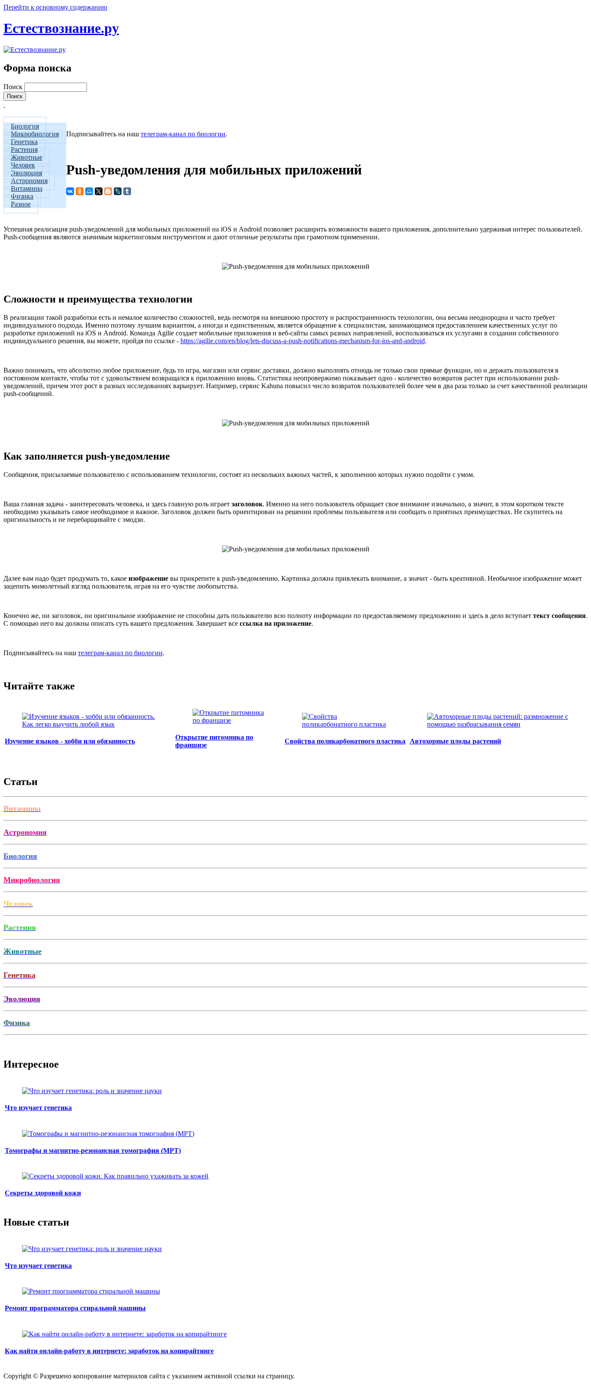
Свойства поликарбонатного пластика (345, 741)
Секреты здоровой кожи (43, 1193)
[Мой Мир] (89, 191)
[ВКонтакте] (70, 191)
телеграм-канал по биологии (183, 134)
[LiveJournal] (118, 191)
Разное (21, 204)
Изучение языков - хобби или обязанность (70, 741)
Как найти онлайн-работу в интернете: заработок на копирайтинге (109, 1351)
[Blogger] (108, 191)
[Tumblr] (127, 191)
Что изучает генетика (38, 1107)
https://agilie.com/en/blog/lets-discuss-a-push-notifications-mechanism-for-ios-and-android (302, 340)
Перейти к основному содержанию (55, 7)
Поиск (13, 86)
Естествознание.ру (61, 28)
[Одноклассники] (80, 191)
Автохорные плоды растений (455, 741)
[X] (99, 191)
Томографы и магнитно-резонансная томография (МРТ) (93, 1150)
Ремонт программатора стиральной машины (75, 1308)
